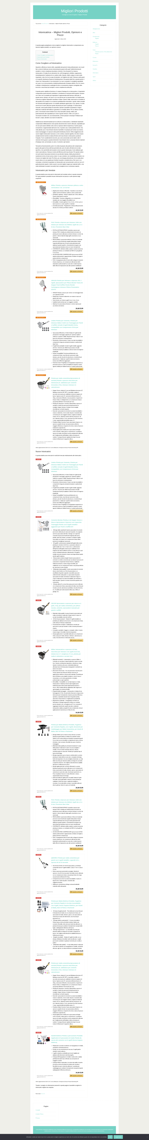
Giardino (95, 69)
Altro (94, 32)
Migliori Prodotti (74, 11)
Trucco (97, 46)
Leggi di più (118, 1137)
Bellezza (95, 42)
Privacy (38, 1118)
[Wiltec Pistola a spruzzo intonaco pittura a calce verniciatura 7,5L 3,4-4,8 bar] (43, 190)
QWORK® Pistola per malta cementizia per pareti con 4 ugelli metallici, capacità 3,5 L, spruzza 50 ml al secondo (65, 860)
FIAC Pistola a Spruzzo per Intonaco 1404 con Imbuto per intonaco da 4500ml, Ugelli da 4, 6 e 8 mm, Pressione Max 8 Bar (66, 225)
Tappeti (97, 38)
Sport (94, 76)
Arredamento (96, 36)
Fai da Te (43, 1093)
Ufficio (94, 80)
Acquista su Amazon (77, 213)
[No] (147, 1137)
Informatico (95, 72)
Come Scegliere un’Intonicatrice (44, 55)
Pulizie (96, 53)
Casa (94, 50)
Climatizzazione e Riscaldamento (103, 51)
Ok (110, 1137)
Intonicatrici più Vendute (42, 57)
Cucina (94, 57)
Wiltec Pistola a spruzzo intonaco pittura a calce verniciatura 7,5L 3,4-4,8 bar (67, 186)
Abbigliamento (96, 28)
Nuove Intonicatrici (41, 59)
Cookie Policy (39, 1114)
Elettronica (95, 61)
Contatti (38, 1110)
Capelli (96, 44)
